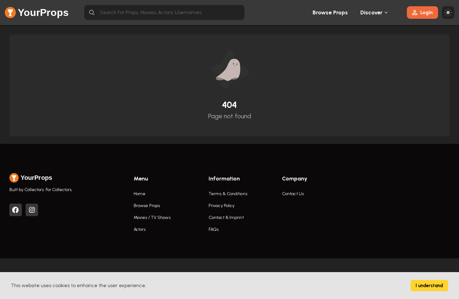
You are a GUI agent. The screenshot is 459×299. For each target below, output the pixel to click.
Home (140, 193)
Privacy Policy (221, 205)
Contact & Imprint (226, 217)
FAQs (214, 229)
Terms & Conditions (228, 193)
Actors (140, 229)
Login (426, 12)
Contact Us (293, 193)
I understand (429, 285)
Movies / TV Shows (152, 217)
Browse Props (330, 12)
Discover (371, 12)
